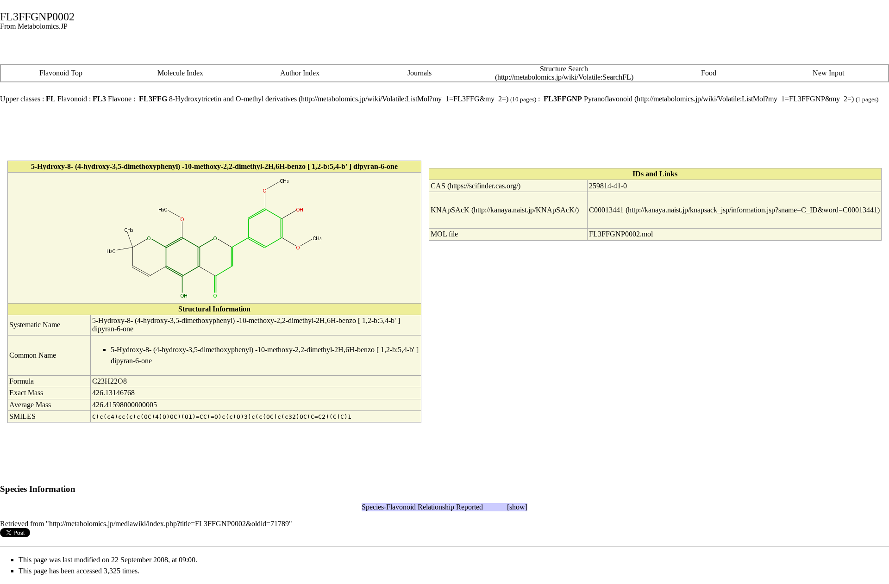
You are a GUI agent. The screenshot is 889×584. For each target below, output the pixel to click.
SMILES (22, 416)
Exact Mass (26, 393)
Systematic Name (34, 325)
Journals (419, 73)
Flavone (112, 99)
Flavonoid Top (60, 73)
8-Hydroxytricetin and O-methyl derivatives (218, 99)
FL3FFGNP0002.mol (621, 234)
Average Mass (30, 405)
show (517, 507)
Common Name (32, 355)
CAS (438, 186)
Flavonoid (66, 99)
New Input (828, 73)
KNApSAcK (450, 210)
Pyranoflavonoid (588, 99)
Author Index (299, 73)
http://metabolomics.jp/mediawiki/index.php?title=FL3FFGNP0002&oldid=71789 (169, 524)
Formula (21, 381)
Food (708, 73)
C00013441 (606, 210)
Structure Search (564, 69)
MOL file (444, 234)
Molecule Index (180, 73)
